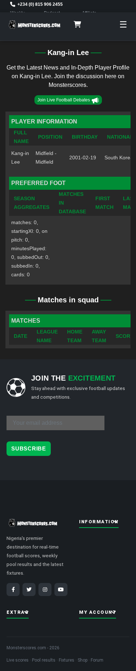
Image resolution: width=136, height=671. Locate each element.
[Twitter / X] (29, 589)
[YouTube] (60, 589)
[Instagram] (44, 589)
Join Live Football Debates (63, 99)
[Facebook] (13, 589)
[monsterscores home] (35, 24)
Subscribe (28, 448)
